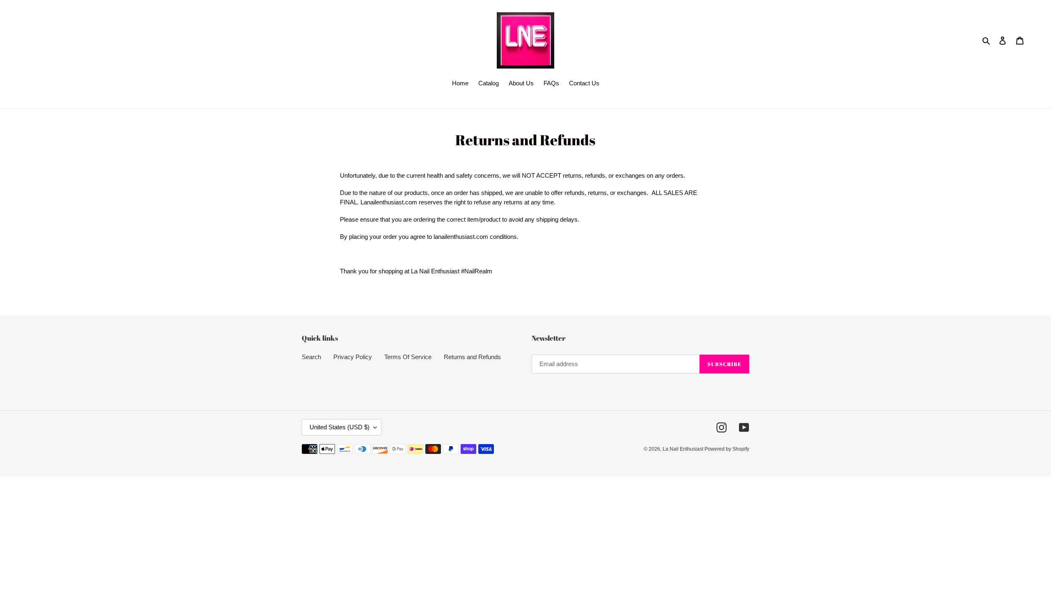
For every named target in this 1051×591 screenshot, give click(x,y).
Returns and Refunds (472, 356)
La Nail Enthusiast (683, 449)
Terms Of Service (407, 356)
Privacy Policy (352, 356)
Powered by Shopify (726, 449)
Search (311, 356)
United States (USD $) (339, 427)
